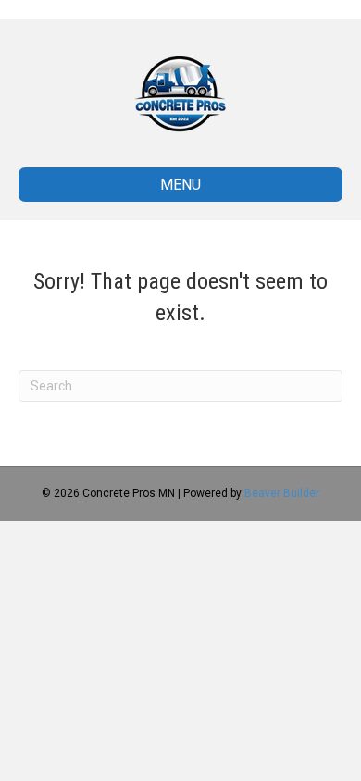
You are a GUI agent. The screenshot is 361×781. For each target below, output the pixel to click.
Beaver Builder (281, 493)
